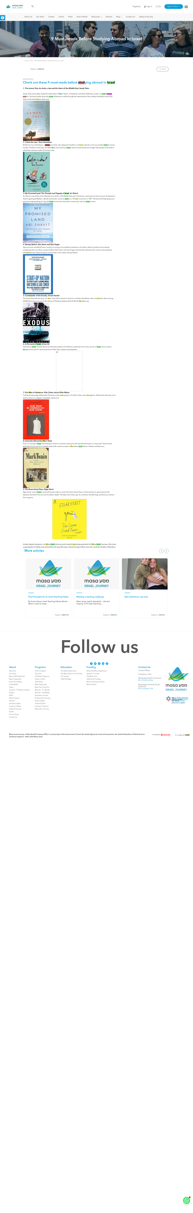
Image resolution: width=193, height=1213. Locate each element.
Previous (161, 551)
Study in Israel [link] (40, 679)
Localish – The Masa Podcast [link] (19, 690)
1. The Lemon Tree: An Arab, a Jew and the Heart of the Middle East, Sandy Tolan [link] (56, 88)
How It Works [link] (82, 17)
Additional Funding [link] (94, 679)
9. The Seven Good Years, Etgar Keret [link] (38, 489)
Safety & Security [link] (146, 17)
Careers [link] (51, 17)
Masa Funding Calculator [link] (96, 682)
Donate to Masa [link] (15, 703)
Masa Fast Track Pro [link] (42, 687)
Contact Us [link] (130, 17)
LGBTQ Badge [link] (66, 679)
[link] (2, 17)
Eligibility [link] (137, 6)
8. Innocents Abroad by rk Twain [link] (37, 441)
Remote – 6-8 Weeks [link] (42, 693)
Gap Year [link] (38, 674)
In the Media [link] (13, 684)
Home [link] (26, 60)
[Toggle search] (32, 6)
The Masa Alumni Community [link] (71, 674)
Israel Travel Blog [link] (15, 682)
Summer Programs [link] (41, 706)
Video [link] (11, 687)
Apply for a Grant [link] (93, 674)
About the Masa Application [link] (97, 671)
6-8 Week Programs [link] (42, 676)
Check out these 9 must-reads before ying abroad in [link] (69, 82)
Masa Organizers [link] (15, 679)
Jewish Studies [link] (40, 703)
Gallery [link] (11, 693)
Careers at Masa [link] (15, 706)
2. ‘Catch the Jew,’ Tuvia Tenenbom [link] (37, 142)
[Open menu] (186, 7)
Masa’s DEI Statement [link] (17, 676)
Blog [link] (118, 17)
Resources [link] (96, 17)
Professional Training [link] (42, 698)
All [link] (31, 60)
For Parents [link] (65, 676)
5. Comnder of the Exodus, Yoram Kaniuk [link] (41, 296)
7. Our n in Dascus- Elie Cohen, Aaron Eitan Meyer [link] (46, 392)
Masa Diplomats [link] (41, 684)
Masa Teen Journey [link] (42, 709)
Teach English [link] (40, 701)
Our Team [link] (40, 17)
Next (166, 551)
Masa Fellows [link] (91, 684)
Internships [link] (39, 682)
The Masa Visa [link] (92, 676)
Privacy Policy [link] (14, 714)
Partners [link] (109, 17)
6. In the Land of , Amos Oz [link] (36, 344)
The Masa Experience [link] (68, 671)
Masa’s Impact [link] (14, 698)
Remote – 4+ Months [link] (42, 690)
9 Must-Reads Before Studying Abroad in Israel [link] (49, 60)
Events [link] (61, 17)
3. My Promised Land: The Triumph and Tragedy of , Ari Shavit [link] (50, 193)
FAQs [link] (70, 17)
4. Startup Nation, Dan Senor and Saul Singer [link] (41, 244)
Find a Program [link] (40, 671)
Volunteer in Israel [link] (41, 695)
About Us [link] (28, 17)
